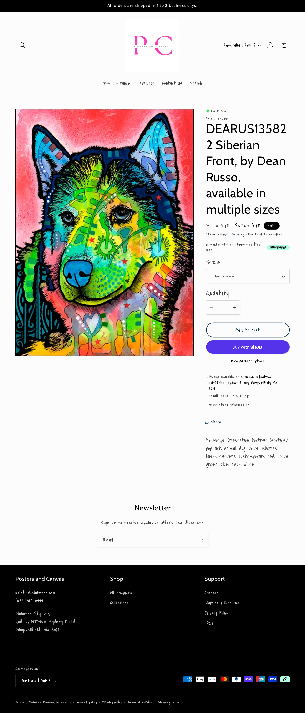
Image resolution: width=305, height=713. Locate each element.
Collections (119, 603)
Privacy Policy (216, 613)
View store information (229, 405)
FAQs (209, 623)
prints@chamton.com (35, 592)
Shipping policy (168, 702)
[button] (22, 45)
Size (213, 262)
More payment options (247, 361)
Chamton (35, 702)
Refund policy (87, 702)
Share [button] (216, 422)
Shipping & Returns (221, 603)
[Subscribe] (201, 540)
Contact (211, 593)
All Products (121, 593)
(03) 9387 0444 (29, 600)
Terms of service (140, 702)
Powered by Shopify (57, 702)
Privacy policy (112, 702)
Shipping (238, 234)
